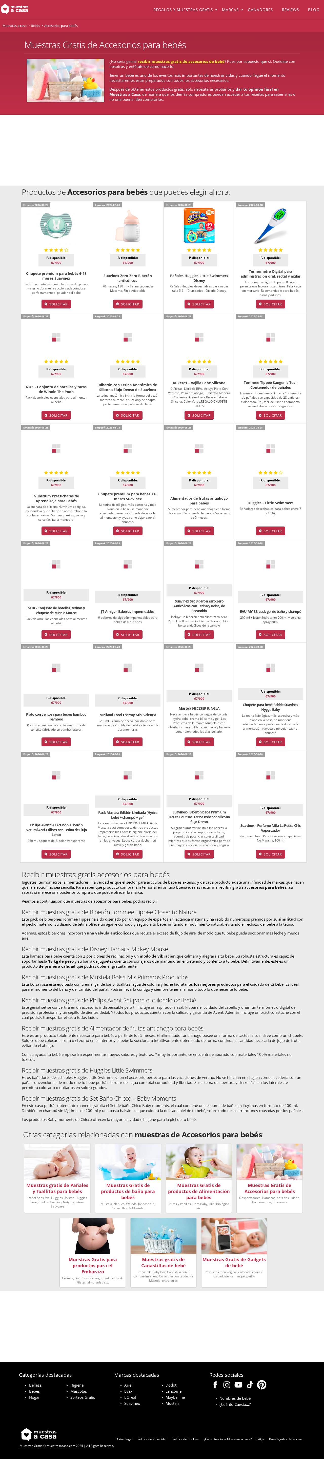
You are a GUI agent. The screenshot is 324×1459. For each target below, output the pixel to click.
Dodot (171, 1385)
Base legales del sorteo (285, 1439)
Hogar (34, 1397)
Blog (313, 9)
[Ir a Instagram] (227, 1385)
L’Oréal (130, 1397)
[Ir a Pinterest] (262, 1385)
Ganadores (260, 9)
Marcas (230, 9)
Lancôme (173, 1391)
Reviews (290, 9)
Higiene (77, 1385)
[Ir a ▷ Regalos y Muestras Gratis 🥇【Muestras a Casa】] (32, 9)
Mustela (172, 1403)
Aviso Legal (124, 1439)
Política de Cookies (185, 1439)
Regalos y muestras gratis (183, 9)
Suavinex (132, 1403)
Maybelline (175, 1397)
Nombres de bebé (235, 1398)
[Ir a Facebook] (215, 1385)
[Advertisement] (162, 150)
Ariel (128, 1385)
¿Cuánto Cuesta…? (235, 1404)
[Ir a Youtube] (238, 1385)
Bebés (34, 1391)
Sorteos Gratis (82, 1397)
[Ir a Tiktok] (250, 1385)
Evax (128, 1391)
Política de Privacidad (152, 1439)
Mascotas (78, 1391)
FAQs (260, 1439)
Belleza (35, 1385)
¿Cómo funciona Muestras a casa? (228, 1439)
